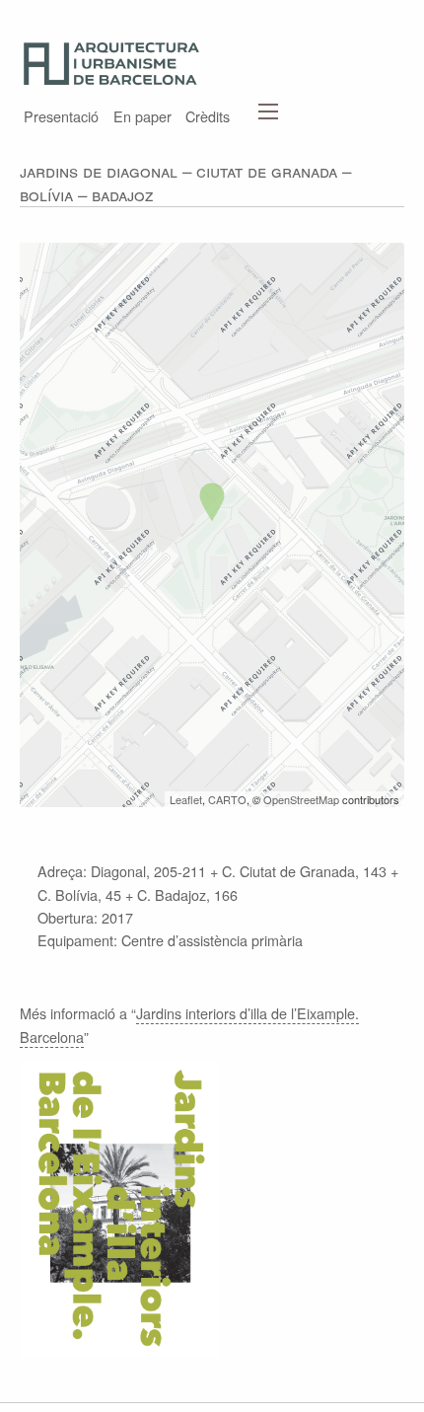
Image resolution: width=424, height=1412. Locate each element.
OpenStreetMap (301, 799)
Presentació (61, 114)
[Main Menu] (268, 111)
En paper (142, 114)
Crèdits (207, 114)
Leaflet (186, 799)
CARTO (227, 799)
